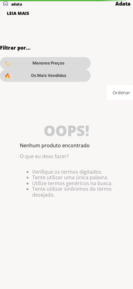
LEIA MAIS (18, 13)
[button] (34, 274)
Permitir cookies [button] (29, 262)
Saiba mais (99, 245)
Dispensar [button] (65, 262)
